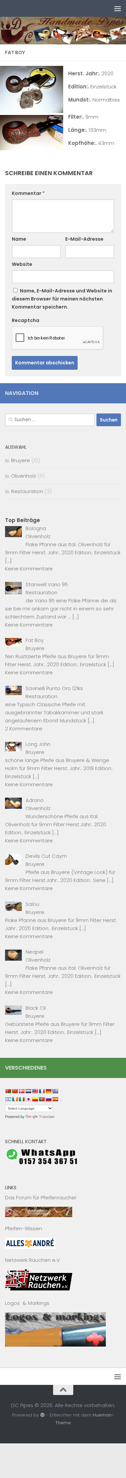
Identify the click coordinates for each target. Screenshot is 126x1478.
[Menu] (117, 8)
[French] (42, 1091)
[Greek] (55, 1091)
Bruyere (20, 460)
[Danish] (21, 1091)
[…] (8, 560)
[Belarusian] (8, 1091)
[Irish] (15, 1099)
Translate (46, 1117)
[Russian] (48, 1099)
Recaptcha (25, 320)
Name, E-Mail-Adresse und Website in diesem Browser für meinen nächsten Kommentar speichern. (62, 298)
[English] (35, 1091)
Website (22, 264)
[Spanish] (55, 1099)
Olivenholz (23, 475)
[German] (48, 1091)
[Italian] (21, 1099)
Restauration (27, 491)
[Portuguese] (42, 1099)
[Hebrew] (8, 1099)
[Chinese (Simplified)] (15, 1091)
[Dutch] (28, 1091)
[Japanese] (28, 1099)
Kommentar (28, 193)
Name (19, 239)
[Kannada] (35, 1099)
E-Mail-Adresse (84, 239)
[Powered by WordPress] (42, 1415)
